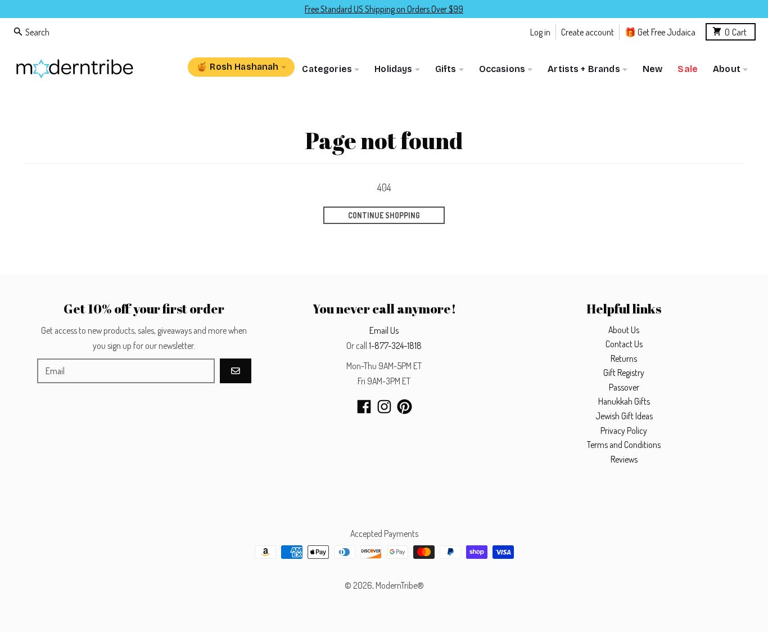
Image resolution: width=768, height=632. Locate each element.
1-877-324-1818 (395, 345)
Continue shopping (384, 215)
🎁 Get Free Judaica (660, 31)
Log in (540, 31)
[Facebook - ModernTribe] (364, 406)
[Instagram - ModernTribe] (384, 406)
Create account (587, 31)
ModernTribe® (400, 585)
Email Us (384, 330)
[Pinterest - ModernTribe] (404, 406)
